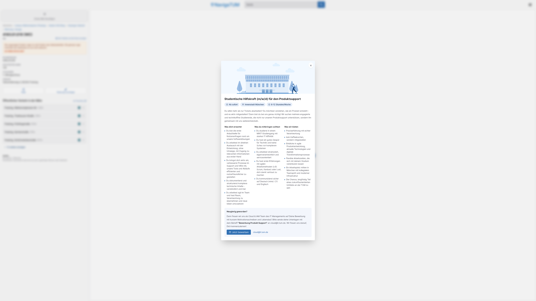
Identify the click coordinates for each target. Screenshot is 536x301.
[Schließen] (310, 65)
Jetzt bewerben (240, 232)
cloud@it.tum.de (260, 232)
